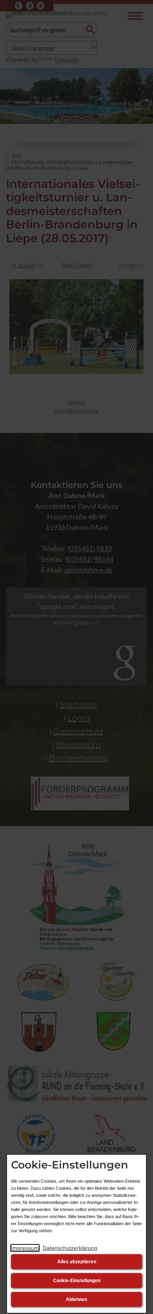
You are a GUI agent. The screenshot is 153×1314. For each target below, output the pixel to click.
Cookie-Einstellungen (76, 1280)
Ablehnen (76, 1299)
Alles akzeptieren (76, 1261)
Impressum (25, 1248)
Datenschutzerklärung (70, 1248)
